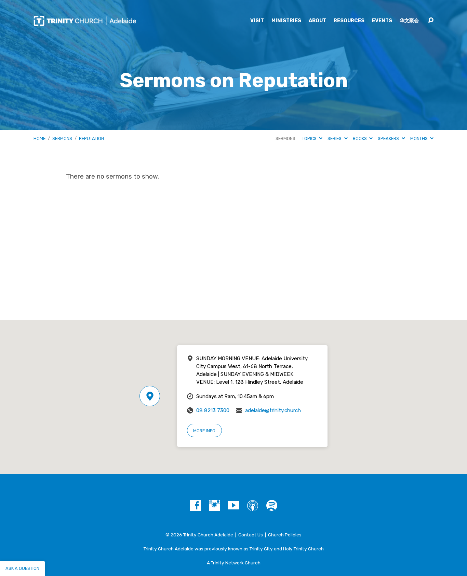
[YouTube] (233, 505)
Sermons (62, 138)
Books (360, 138)
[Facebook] (195, 505)
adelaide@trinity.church (273, 410)
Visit (257, 20)
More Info (204, 430)
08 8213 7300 (212, 410)
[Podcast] (252, 505)
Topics (310, 138)
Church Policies (285, 534)
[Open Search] (430, 20)
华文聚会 (409, 20)
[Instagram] (214, 505)
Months (419, 138)
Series (335, 138)
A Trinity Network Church (234, 562)
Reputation (91, 138)
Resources (349, 20)
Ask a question (22, 568)
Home (39, 138)
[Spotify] (271, 505)
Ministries (286, 20)
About (317, 20)
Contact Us (250, 534)
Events (382, 20)
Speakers (389, 138)
